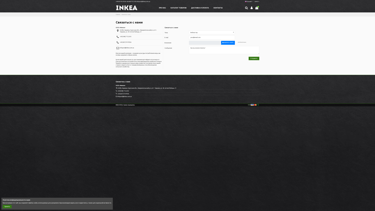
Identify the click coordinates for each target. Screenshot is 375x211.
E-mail (166, 37)
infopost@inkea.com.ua (143, 1)
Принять (7, 206)
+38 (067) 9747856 (125, 42)
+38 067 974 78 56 (121, 1)
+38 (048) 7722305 (125, 36)
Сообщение (168, 48)
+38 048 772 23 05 (131, 1)
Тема (166, 32)
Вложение (168, 43)
